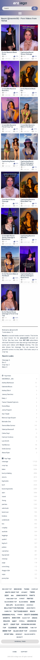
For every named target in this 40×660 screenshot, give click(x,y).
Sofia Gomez (19, 449)
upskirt (19, 539)
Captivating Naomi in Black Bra (28, 236)
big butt (19, 543)
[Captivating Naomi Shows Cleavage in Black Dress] (29, 259)
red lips (9, 605)
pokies (19, 547)
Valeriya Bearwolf (19, 429)
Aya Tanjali (19, 414)
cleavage (19, 461)
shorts (19, 477)
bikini (19, 469)
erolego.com (17, 656)
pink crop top (11, 598)
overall (22, 621)
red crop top (7, 589)
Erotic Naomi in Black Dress (9, 53)
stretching (19, 566)
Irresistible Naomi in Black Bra (9, 89)
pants (32, 595)
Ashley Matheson (19, 383)
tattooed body (21, 611)
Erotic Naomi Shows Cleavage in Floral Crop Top (10, 313)
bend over (19, 512)
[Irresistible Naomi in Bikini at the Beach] (29, 110)
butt (19, 485)
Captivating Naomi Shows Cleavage (27, 53)
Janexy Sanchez (19, 394)
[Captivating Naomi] (10, 146)
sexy (6, 596)
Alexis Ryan (19, 452)
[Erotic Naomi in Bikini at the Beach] (10, 259)
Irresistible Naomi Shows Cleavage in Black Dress (8, 237)
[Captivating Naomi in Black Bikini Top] (29, 185)
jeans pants (30, 608)
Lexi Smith (19, 441)
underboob (19, 520)
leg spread (19, 555)
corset (22, 598)
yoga (19, 563)
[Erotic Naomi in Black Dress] (10, 37)
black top (26, 618)
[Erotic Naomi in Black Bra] (29, 74)
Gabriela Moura (19, 386)
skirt (19, 493)
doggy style (19, 570)
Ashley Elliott (19, 390)
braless (19, 516)
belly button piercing (14, 608)
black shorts (30, 634)
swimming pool (8, 615)
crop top (19, 465)
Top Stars (7, 376)
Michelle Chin (19, 421)
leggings (19, 535)
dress (34, 618)
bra (19, 524)
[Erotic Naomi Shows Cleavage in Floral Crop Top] (10, 297)
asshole (19, 531)
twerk (19, 496)
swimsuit (19, 634)
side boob (19, 508)
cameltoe (19, 551)
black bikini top (11, 602)
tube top (33, 627)
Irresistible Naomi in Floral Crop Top (9, 126)
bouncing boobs (19, 489)
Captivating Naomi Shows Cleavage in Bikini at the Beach (27, 163)
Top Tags (7, 458)
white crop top (12, 592)
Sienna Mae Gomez (19, 425)
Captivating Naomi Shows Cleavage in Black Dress (27, 275)
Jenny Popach (19, 410)
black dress (19, 605)
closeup (19, 559)
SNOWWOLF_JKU (19, 379)
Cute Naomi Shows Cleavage (8, 200)
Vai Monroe (19, 445)
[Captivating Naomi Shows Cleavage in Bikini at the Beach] (29, 146)
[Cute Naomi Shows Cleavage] (10, 185)
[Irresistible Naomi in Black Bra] (10, 74)
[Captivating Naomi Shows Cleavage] (29, 37)
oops (19, 574)
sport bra (8, 634)
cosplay (19, 528)
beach (32, 611)
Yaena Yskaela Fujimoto (19, 402)
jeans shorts (21, 595)
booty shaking (19, 473)
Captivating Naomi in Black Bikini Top (28, 200)
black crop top (20, 631)
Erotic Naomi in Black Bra (28, 89)
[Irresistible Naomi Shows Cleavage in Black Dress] (10, 221)
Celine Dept (19, 433)
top (4, 628)
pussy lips (19, 578)
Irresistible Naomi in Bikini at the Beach (28, 126)
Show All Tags (20, 641)
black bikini (23, 602)
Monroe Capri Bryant (19, 418)
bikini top (7, 631)
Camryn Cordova (19, 437)
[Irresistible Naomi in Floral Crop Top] (10, 110)
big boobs (19, 481)
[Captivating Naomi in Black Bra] (29, 221)
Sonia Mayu (19, 406)
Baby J (19, 398)
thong (19, 500)
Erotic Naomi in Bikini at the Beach (10, 275)
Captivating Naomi (8, 161)
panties (19, 504)
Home (15, 652)
